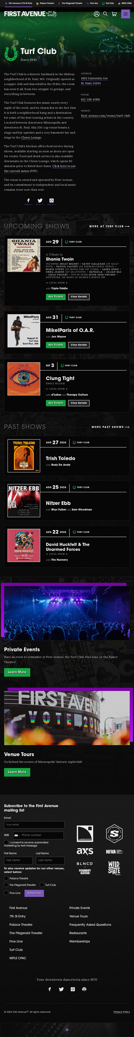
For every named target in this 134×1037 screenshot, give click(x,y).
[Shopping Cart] (114, 14)
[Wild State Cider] (114, 868)
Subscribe (34, 893)
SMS (6, 835)
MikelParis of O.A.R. (70, 330)
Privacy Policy (122, 1012)
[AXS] (85, 851)
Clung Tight (60, 378)
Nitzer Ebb (58, 503)
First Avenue (18, 908)
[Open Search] (105, 14)
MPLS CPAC (17, 958)
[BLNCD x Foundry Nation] (85, 868)
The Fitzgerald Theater (22, 885)
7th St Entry (17, 916)
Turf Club (50, 885)
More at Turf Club (106, 226)
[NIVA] (114, 852)
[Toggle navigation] (125, 14)
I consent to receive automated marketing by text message (26, 844)
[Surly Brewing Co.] (114, 833)
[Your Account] (97, 14)
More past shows (108, 427)
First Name (10, 853)
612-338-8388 (90, 99)
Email (7, 818)
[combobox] (17, 835)
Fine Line (14, 893)
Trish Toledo (60, 458)
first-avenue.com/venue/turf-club (105, 115)
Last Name (42, 853)
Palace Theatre (18, 879)
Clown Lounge (31, 137)
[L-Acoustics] (85, 833)
